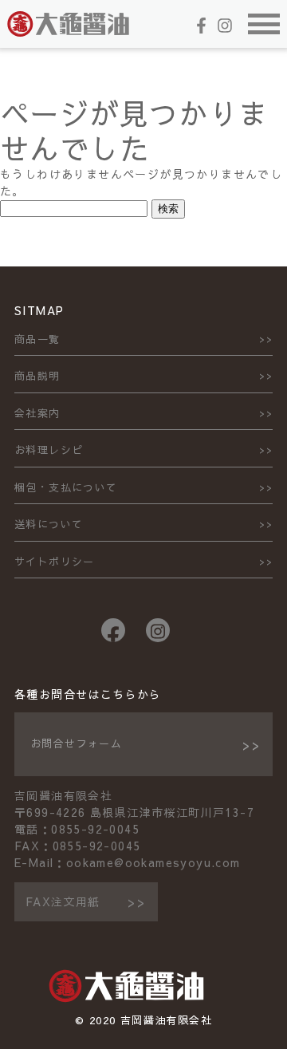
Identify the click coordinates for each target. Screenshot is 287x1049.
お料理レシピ (48, 450)
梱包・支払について (66, 487)
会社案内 (37, 413)
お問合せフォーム (76, 743)
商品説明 (37, 376)
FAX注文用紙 (63, 901)
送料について (48, 524)
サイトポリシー (54, 561)
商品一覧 (37, 339)
